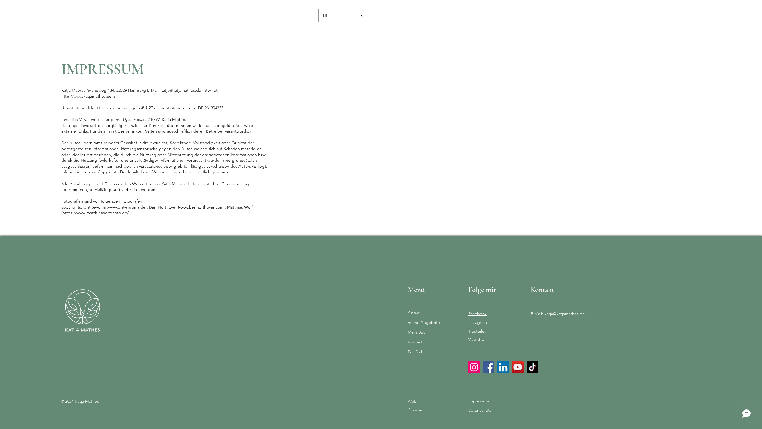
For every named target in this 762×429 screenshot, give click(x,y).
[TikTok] (532, 367)
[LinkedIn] (503, 367)
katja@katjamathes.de (181, 90)
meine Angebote (424, 322)
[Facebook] (488, 367)
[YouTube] (518, 367)
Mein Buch (418, 332)
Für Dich (416, 352)
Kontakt (415, 342)
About (414, 312)
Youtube (476, 340)
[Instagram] (474, 367)
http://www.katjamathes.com (88, 96)
